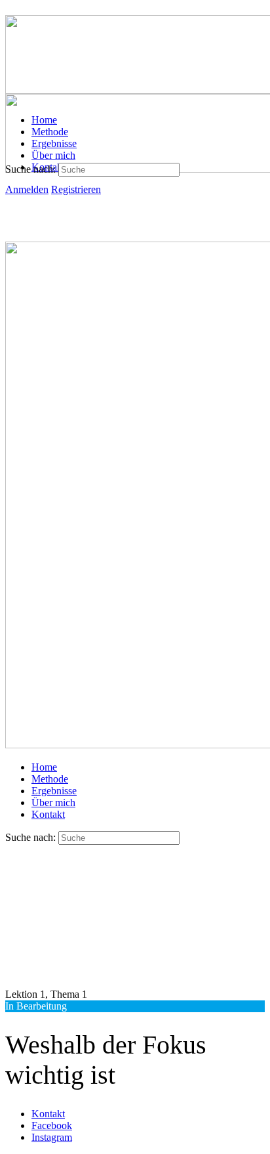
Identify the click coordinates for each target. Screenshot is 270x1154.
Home (44, 767)
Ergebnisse (54, 790)
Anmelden (26, 189)
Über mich (53, 802)
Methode (49, 778)
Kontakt (48, 814)
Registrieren (76, 189)
